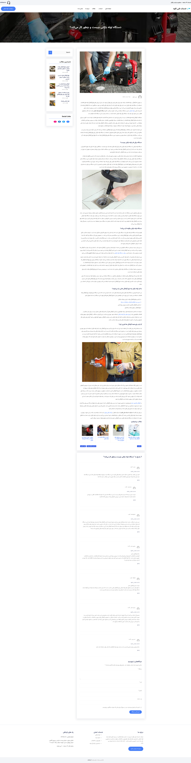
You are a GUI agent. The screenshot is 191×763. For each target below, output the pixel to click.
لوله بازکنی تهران (108, 413)
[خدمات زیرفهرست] (98, 8)
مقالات (139, 446)
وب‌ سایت (139, 699)
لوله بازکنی (131, 111)
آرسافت (89, 760)
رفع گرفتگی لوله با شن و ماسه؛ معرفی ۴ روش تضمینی (63, 77)
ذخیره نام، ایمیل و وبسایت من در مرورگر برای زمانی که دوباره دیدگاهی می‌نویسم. (121, 707)
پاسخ (138, 480)
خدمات (101, 9)
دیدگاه (140, 669)
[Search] (50, 52)
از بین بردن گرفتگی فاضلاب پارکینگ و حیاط (131, 302)
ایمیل (140, 691)
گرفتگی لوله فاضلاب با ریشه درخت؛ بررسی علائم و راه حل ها (62, 86)
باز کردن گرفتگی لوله (91, 446)
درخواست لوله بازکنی (8, 9)
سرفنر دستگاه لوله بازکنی (120, 253)
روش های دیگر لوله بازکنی (124, 314)
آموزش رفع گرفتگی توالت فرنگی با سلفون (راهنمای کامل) (63, 68)
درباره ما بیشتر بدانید (136, 749)
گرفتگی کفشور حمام (135, 403)
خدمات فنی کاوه (179, 8)
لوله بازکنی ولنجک (65, 101)
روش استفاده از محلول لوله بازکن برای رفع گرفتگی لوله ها (63, 94)
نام (141, 682)
